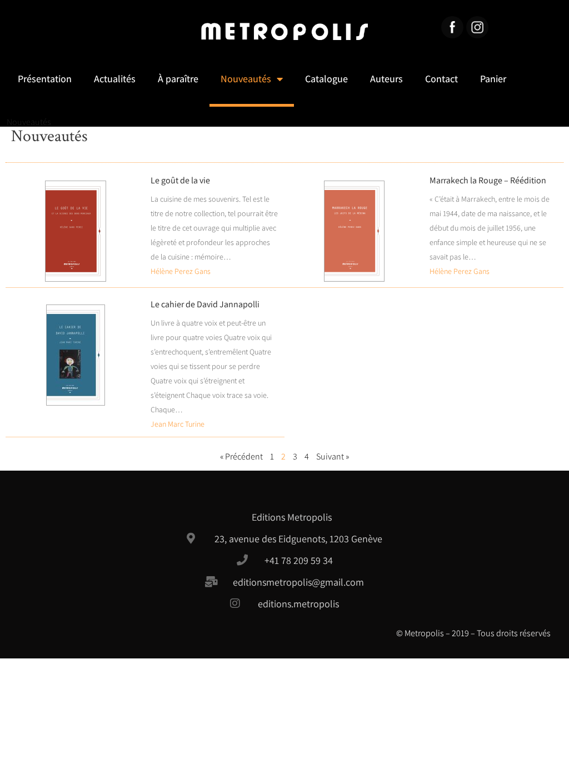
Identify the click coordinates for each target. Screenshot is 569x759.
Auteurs (386, 78)
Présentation (45, 78)
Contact (441, 78)
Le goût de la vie (180, 180)
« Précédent (241, 456)
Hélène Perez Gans (181, 271)
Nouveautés (246, 78)
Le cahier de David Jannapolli (205, 304)
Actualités (115, 78)
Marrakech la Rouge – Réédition (488, 180)
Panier (493, 78)
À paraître (178, 78)
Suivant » (332, 456)
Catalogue (326, 78)
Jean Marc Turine (177, 424)
